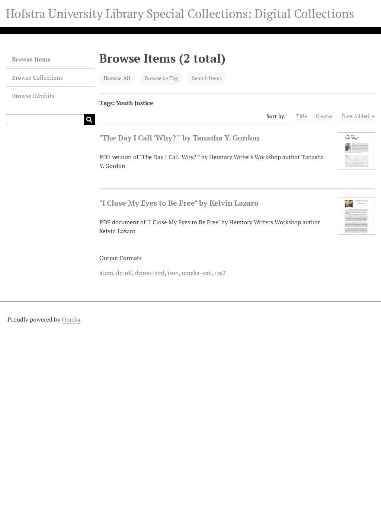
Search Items (207, 78)
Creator (324, 116)
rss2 (220, 273)
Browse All (117, 78)
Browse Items (31, 59)
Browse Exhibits (33, 96)
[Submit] (89, 119)
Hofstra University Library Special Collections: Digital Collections (180, 13)
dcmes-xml (149, 273)
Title (301, 116)
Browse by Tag (161, 78)
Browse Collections (37, 77)
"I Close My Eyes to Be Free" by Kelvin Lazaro (179, 203)
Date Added (356, 116)
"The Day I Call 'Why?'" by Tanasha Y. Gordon (179, 138)
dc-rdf (124, 273)
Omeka (71, 319)
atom (106, 273)
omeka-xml (197, 273)
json (173, 273)
